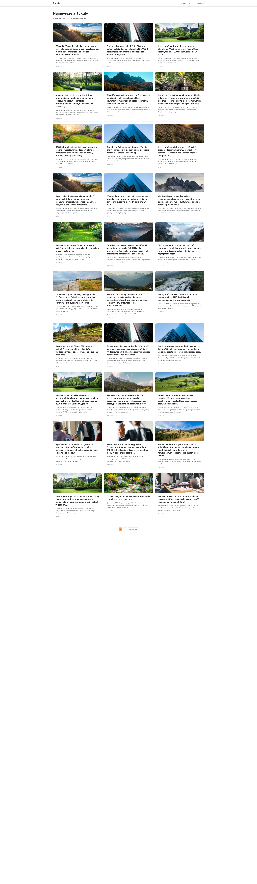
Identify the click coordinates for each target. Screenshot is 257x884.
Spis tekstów (185, 3)
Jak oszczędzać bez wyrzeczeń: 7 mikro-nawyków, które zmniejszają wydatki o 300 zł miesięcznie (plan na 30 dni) (179, 499)
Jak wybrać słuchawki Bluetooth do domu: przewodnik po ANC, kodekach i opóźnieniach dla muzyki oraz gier (178, 297)
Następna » (133, 529)
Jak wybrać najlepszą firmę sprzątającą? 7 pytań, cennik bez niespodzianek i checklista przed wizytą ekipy (77, 248)
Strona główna (198, 3)
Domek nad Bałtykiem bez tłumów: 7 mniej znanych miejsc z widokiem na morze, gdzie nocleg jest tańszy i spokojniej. (128, 150)
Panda (56, 3)
